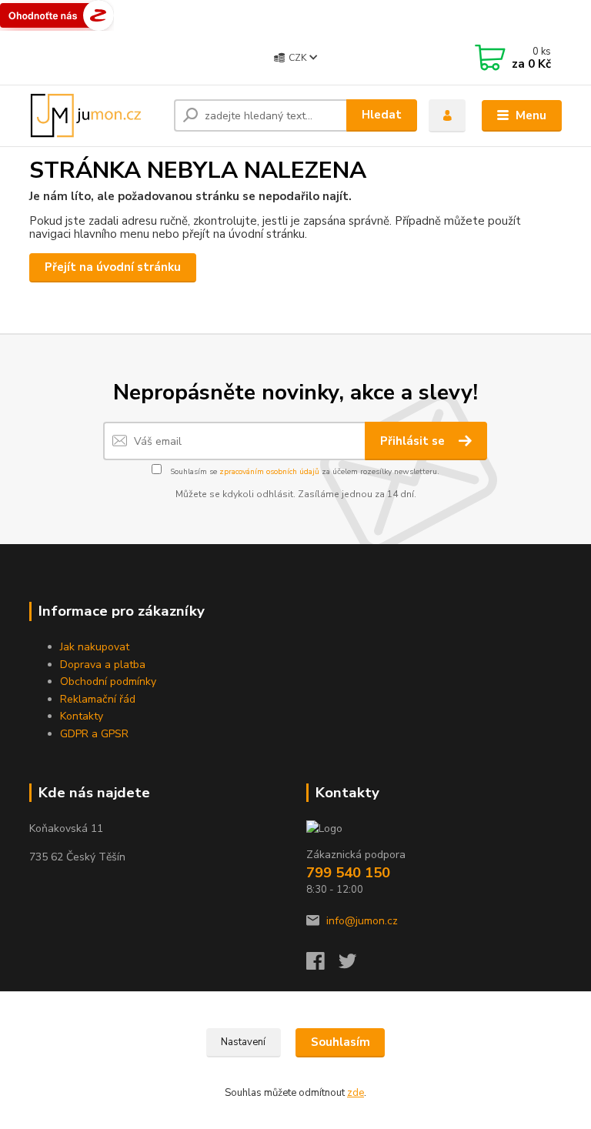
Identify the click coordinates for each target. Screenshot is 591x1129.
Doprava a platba (102, 664)
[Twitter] (355, 965)
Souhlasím (340, 1042)
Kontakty (81, 716)
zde (355, 1093)
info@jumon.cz (362, 921)
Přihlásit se (414, 441)
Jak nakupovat (94, 647)
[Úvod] (95, 115)
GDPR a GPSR (94, 734)
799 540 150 (348, 873)
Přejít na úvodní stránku (113, 267)
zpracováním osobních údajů (269, 471)
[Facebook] (322, 965)
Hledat (382, 114)
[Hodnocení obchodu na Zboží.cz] (57, 14)
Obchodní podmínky (108, 681)
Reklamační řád (97, 699)
